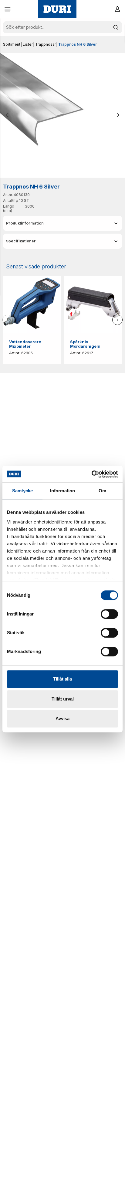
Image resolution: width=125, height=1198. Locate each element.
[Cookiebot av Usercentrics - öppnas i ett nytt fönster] (91, 474)
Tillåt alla (62, 678)
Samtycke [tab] (22, 490)
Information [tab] (62, 490)
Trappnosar (45, 44)
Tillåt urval (63, 698)
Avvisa (62, 718)
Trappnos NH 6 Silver (77, 44)
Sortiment (11, 44)
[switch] (109, 614)
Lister (28, 44)
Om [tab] (102, 490)
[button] (7, 9)
